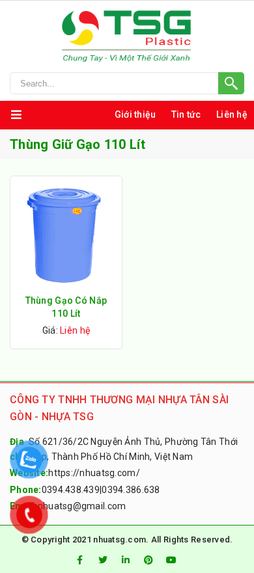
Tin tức (186, 114)
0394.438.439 (71, 490)
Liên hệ (231, 114)
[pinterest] (148, 560)
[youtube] (172, 560)
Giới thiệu (135, 114)
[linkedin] (125, 560)
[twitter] (103, 560)
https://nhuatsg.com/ (94, 473)
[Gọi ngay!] (127, 83)
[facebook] (79, 560)
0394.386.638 (131, 490)
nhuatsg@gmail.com (82, 506)
